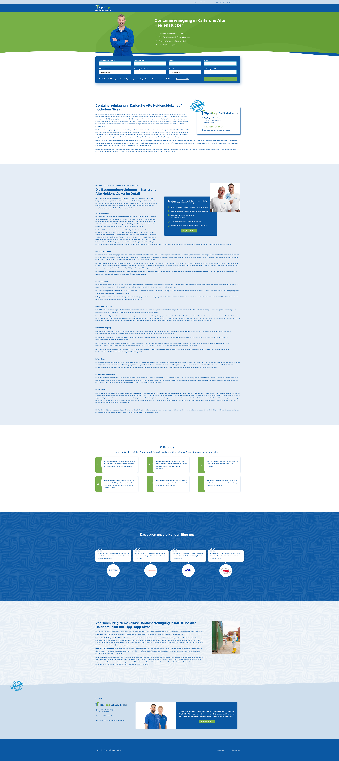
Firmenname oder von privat (107, 60)
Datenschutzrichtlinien (182, 79)
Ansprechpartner (139, 60)
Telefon (171, 60)
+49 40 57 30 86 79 (202, 2)
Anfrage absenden (220, 79)
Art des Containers (104, 69)
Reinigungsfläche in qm (141, 69)
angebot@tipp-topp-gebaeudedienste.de (229, 2)
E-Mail (206, 60)
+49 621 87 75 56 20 (213, 127)
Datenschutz (236, 750)
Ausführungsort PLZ (210, 69)
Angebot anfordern (189, 231)
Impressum (220, 750)
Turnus (171, 69)
